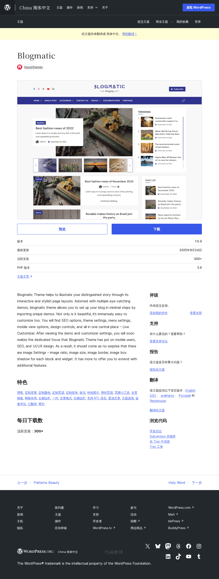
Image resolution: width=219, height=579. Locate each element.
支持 (96, 514)
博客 (20, 392)
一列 (55, 398)
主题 (20, 21)
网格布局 (31, 398)
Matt (173, 514)
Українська (158, 400)
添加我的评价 (159, 313)
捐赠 (135, 521)
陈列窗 (59, 507)
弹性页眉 (107, 392)
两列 (41, 404)
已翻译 (32, 404)
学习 (96, 507)
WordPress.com (181, 507)
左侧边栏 (44, 398)
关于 (20, 507)
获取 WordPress (199, 7)
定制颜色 (44, 392)
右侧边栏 (80, 398)
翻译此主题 (157, 410)
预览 (62, 229)
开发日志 (156, 431)
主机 (20, 521)
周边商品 (138, 528)
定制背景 (31, 392)
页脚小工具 (122, 392)
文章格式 (66, 398)
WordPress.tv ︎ (104, 528)
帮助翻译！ (129, 34)
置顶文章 (114, 398)
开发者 (97, 521)
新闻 (20, 514)
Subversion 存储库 (163, 436)
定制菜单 (72, 392)
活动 (133, 514)
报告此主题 (157, 369)
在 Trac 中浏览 (160, 441)
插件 (58, 521)
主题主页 (23, 276)
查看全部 (196, 313)
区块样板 (61, 528)
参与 (133, 507)
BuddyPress (178, 528)
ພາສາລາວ (167, 395)
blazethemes (33, 67)
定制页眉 (58, 392)
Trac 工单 (156, 446)
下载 (156, 229)
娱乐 (83, 392)
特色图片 (93, 392)
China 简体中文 (68, 552)
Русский (185, 395)
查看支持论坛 (159, 341)
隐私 (20, 528)
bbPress (176, 521)
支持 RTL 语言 (97, 398)
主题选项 (128, 398)
